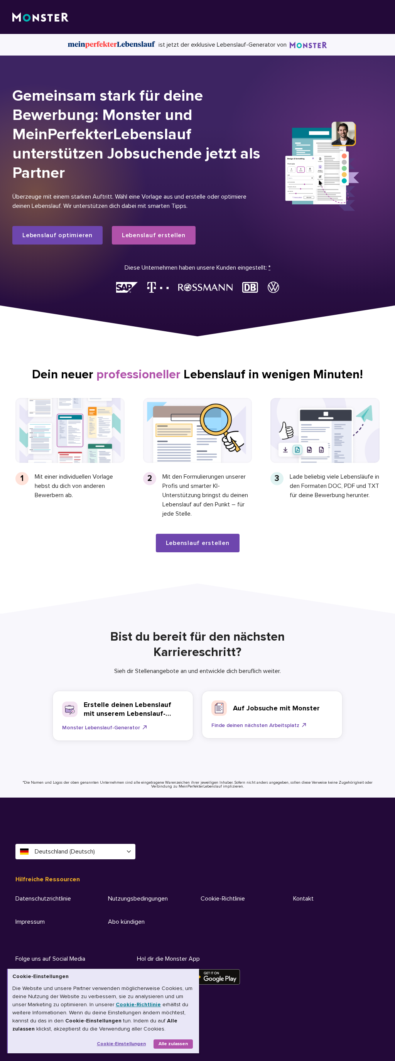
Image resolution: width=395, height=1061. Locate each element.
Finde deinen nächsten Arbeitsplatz (255, 725)
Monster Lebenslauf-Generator (101, 727)
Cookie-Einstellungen (121, 1044)
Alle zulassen (173, 1044)
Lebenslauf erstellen (154, 235)
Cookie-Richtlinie (138, 1004)
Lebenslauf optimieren (57, 235)
